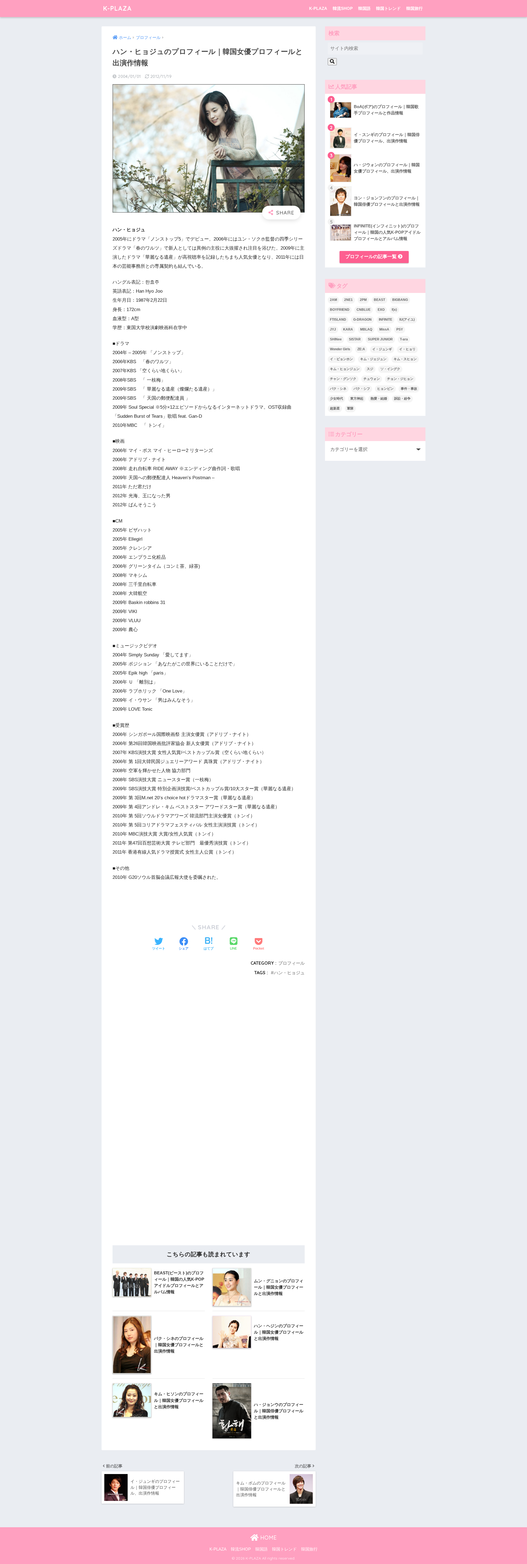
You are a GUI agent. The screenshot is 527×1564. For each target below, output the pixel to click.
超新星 (335, 408)
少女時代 (336, 398)
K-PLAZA (117, 8)
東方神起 (356, 398)
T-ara (404, 339)
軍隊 (350, 408)
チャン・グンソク (343, 379)
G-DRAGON (362, 319)
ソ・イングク (390, 369)
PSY (399, 329)
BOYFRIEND (339, 310)
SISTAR (355, 339)
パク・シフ (362, 389)
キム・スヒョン (405, 359)
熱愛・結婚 (379, 398)
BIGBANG (400, 300)
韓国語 (364, 8)
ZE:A (361, 349)
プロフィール (291, 963)
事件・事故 (409, 389)
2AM (333, 300)
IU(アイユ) (407, 319)
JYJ (333, 329)
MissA (384, 329)
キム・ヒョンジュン (345, 369)
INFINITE (385, 319)
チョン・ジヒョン (400, 379)
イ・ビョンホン (341, 359)
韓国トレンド (388, 8)
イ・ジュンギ (382, 349)
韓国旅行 (414, 8)
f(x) (394, 310)
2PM (363, 300)
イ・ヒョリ (407, 349)
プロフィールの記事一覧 (371, 256)
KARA (348, 329)
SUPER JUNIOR (380, 339)
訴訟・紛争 (402, 398)
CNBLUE (364, 310)
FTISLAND (338, 319)
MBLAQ (366, 329)
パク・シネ (338, 389)
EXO (381, 310)
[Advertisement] (209, 1049)
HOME (268, 1537)
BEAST (379, 300)
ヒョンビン (385, 389)
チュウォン (371, 379)
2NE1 (348, 300)
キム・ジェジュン (373, 359)
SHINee (336, 339)
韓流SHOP (343, 8)
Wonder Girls (340, 349)
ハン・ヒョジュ (289, 972)
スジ (370, 369)
